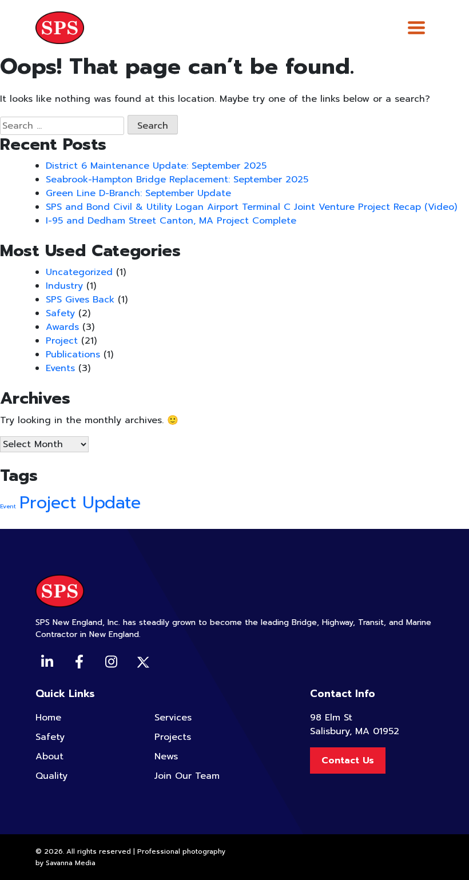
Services (173, 717)
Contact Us (347, 760)
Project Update (80, 502)
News (166, 756)
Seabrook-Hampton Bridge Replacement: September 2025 (177, 179)
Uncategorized (79, 272)
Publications (73, 354)
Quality (51, 776)
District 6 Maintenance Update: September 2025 (156, 166)
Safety (60, 313)
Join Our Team (187, 776)
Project (62, 341)
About (49, 756)
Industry (64, 286)
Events (60, 368)
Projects (172, 737)
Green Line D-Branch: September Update (138, 193)
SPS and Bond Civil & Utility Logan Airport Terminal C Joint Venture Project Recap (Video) (251, 207)
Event (8, 506)
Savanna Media (71, 863)
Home (48, 717)
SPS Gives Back (80, 299)
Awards (62, 327)
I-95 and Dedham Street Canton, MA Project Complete (171, 221)
